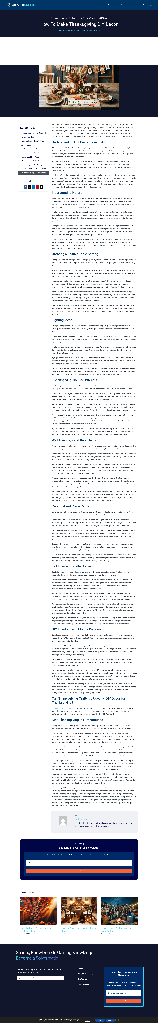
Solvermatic (55, 18)
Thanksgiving (73, 18)
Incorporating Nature (28, 137)
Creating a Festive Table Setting (32, 141)
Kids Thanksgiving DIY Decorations (33, 173)
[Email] (41, 187)
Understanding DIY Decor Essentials (33, 133)
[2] (20, 3)
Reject (110, 1020)
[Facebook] (25, 187)
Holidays (64, 18)
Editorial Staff (60, 30)
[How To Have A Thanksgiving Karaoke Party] (119, 898)
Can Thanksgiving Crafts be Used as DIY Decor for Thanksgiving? (34, 169)
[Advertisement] (79, 51)
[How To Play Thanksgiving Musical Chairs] (79, 898)
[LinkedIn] (33, 187)
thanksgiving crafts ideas (64, 708)
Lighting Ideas (25, 145)
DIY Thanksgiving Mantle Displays (32, 165)
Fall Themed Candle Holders (30, 161)
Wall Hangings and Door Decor (31, 153)
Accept (100, 1020)
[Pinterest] (37, 187)
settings (87, 1021)
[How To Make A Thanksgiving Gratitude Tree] (38, 898)
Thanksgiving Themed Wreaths (31, 149)
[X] (29, 187)
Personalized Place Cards (29, 157)
